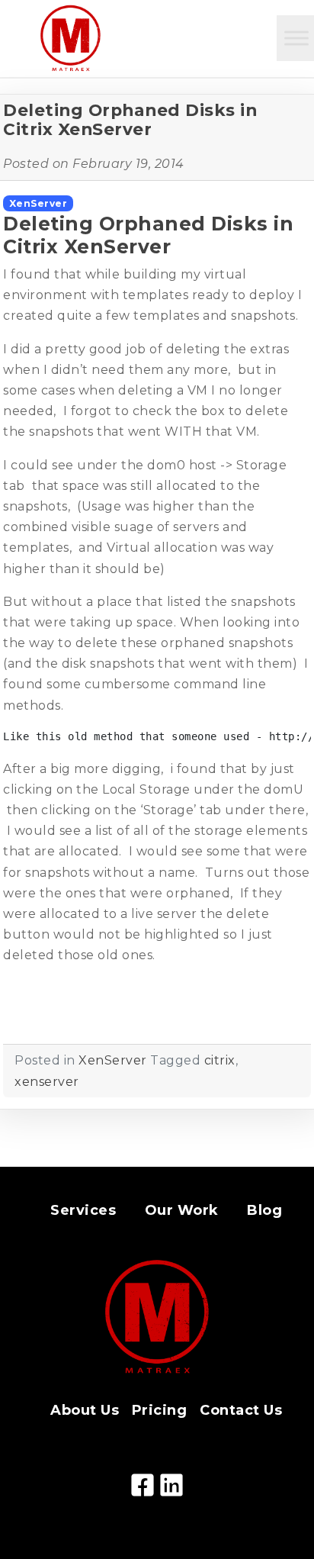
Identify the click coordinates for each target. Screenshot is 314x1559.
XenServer (38, 203)
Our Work (182, 1210)
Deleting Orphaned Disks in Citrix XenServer (130, 120)
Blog (264, 1210)
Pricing (159, 1410)
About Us (84, 1410)
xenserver (46, 1081)
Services (83, 1210)
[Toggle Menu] (296, 38)
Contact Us (241, 1410)
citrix (220, 1060)
